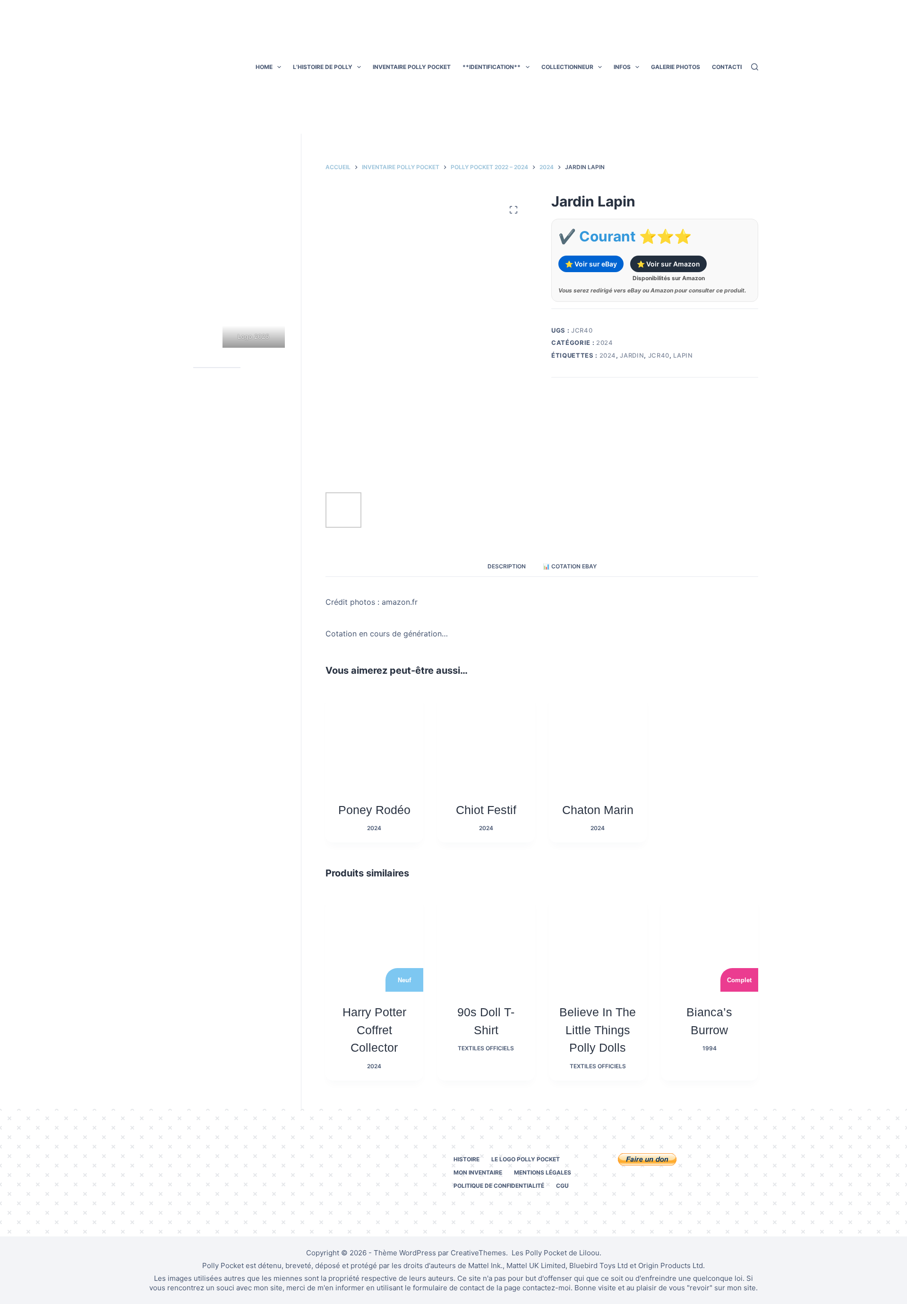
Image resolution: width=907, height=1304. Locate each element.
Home (264, 66)
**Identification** (491, 66)
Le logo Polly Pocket (525, 1159)
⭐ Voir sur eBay (591, 264)
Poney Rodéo (374, 809)
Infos (622, 66)
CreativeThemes (478, 1252)
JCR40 (658, 355)
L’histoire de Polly (322, 66)
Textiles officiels (486, 1048)
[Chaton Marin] (597, 740)
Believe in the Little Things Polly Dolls (597, 1029)
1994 (709, 1048)
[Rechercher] (754, 66)
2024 (604, 342)
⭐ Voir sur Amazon (668, 264)
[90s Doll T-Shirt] (486, 943)
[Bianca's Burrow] (709, 943)
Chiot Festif (486, 809)
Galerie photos (675, 66)
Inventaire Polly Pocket (412, 66)
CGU (562, 1185)
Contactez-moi (736, 66)
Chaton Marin (597, 809)
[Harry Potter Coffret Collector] (374, 943)
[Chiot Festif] (486, 740)
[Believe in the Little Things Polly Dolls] (597, 943)
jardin (632, 355)
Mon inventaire (478, 1172)
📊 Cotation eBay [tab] (570, 566)
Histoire (466, 1159)
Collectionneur (567, 66)
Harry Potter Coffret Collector (374, 1029)
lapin (683, 355)
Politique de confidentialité (499, 1185)
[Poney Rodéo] (374, 740)
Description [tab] (507, 566)
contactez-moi (546, 1287)
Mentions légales (542, 1172)
